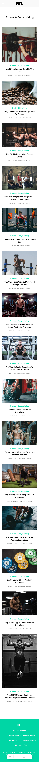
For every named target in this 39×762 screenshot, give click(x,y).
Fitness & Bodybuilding (19, 65)
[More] (30, 757)
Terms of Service (29, 740)
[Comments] (17, 757)
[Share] (24, 757)
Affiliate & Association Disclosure (21, 735)
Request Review (19, 730)
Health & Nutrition (19, 108)
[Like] (10, 757)
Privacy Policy (12, 740)
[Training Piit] (19, 3)
